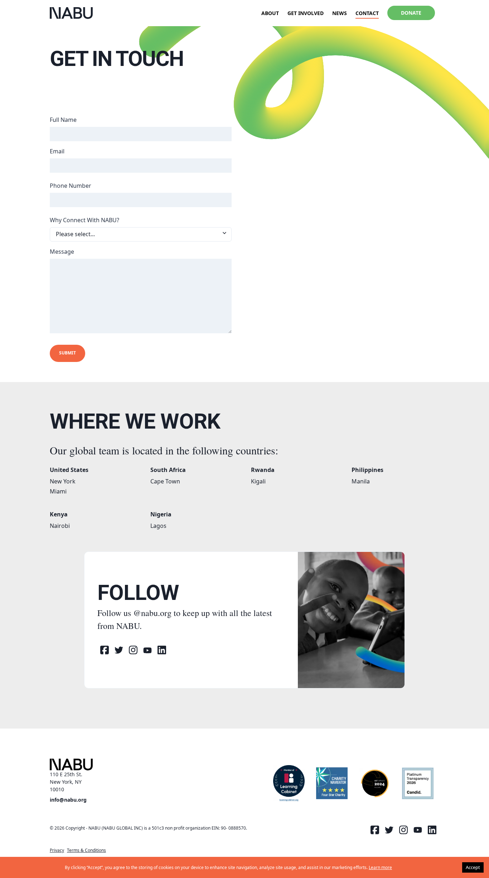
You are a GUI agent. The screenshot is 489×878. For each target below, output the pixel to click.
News (339, 13)
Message (62, 252)
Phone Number (70, 186)
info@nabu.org (68, 799)
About (270, 13)
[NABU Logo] (71, 13)
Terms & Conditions (86, 850)
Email (57, 151)
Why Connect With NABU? (84, 220)
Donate (411, 12)
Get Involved (305, 13)
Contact (367, 13)
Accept (473, 867)
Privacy (57, 850)
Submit (67, 353)
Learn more (380, 867)
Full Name (63, 120)
